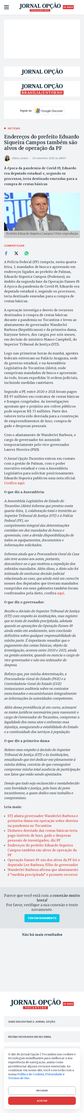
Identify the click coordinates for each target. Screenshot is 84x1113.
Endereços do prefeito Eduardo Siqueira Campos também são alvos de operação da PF (41, 142)
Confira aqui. (14, 483)
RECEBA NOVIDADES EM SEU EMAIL (29, 1036)
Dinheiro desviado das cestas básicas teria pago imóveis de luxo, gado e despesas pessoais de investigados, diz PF (42, 835)
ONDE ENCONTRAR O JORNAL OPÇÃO (31, 1021)
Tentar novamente (42, 918)
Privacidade (53, 1074)
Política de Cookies (30, 1074)
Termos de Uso (18, 1078)
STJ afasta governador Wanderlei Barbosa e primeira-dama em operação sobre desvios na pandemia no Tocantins (43, 821)
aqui (60, 593)
